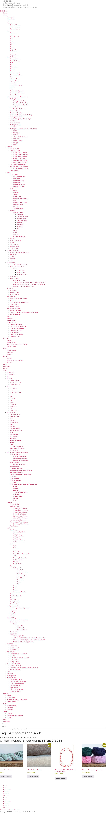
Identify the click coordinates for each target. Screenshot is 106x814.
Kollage (15, 143)
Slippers (9, 23)
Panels (12, 242)
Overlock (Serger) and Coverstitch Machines (24, 312)
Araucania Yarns (15, 59)
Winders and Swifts (16, 113)
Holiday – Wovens (18, 186)
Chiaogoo (16, 133)
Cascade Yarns (14, 61)
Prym (14, 145)
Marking (12, 256)
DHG (11, 63)
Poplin (15, 232)
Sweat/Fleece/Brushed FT (21, 198)
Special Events (11, 346)
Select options (6, 776)
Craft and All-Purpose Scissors (19, 302)
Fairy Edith (20, 222)
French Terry (17, 196)
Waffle (15, 200)
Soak (8, 316)
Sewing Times (11, 342)
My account (10, 17)
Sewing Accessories (13, 250)
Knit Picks (16, 139)
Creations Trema (15, 336)
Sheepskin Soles (22, 274)
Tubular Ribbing (18, 208)
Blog (4, 348)
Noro (11, 89)
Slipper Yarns (14, 278)
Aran (11, 41)
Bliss (18, 228)
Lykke (15, 131)
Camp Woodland (22, 220)
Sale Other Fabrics (19, 184)
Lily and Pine (14, 81)
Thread (12, 260)
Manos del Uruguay (16, 85)
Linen (15, 230)
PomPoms (13, 121)
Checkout (6, 796)
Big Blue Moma (14, 332)
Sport (11, 47)
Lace (11, 53)
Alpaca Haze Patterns (20, 153)
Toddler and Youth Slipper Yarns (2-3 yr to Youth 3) (29, 282)
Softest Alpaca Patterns (20, 161)
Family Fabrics (14, 246)
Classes (9, 340)
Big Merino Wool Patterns (21, 169)
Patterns (9, 147)
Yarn (8, 31)
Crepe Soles (20, 270)
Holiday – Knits (18, 204)
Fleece (12, 238)
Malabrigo (13, 83)
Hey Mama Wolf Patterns (18, 165)
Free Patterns (14, 170)
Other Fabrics (14, 244)
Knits (11, 188)
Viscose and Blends (19, 236)
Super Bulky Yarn (15, 37)
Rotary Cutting (14, 306)
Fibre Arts (10, 288)
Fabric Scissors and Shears (18, 298)
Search (2, 723)
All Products (10, 19)
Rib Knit (15, 206)
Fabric (9, 172)
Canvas (15, 234)
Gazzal (12, 69)
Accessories (13, 276)
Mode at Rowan (15, 151)
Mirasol (12, 87)
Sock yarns (13, 51)
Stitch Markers (14, 111)
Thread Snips (14, 304)
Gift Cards (6, 366)
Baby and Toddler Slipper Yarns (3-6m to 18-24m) (29, 284)
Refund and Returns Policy (15, 360)
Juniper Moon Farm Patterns (19, 167)
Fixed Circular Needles (20, 103)
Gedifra (12, 71)
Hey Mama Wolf (15, 73)
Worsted (12, 43)
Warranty (9, 362)
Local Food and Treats (17, 328)
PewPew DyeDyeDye (16, 91)
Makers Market (11, 322)
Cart (4, 364)
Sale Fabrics (14, 174)
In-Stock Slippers (15, 27)
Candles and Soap (15, 330)
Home (5, 13)
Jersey (15, 194)
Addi (14, 127)
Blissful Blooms (21, 218)
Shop (5, 15)
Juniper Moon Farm (16, 75)
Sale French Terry (18, 180)
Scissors (12, 300)
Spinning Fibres (15, 292)
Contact (9, 358)
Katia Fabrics (14, 248)
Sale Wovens (17, 182)
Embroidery (13, 290)
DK (11, 45)
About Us (6, 356)
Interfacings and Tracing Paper (19, 252)
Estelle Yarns (14, 67)
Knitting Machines (15, 125)
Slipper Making (11, 262)
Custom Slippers (15, 25)
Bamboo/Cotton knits (20, 202)
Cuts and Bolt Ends (19, 176)
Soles (15, 268)
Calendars (10, 352)
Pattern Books (14, 149)
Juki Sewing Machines (13, 308)
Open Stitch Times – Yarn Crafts (17, 344)
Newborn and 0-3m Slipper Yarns (23, 286)
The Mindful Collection (20, 137)
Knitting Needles (15, 99)
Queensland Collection (17, 93)
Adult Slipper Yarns (19, 280)
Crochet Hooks (14, 107)
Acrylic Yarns (14, 55)
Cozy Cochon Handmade (18, 326)
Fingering (13, 49)
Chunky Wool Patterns (20, 163)
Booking (5, 338)
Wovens (12, 210)
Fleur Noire (20, 224)
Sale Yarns (13, 33)
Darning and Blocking (16, 117)
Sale (8, 21)
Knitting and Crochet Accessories (17, 97)
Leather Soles (21, 272)
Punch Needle (14, 294)
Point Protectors (15, 123)
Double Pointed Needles (20, 105)
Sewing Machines (15, 310)
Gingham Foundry (22, 216)
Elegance (19, 226)
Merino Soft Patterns (19, 159)
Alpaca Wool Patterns (20, 157)
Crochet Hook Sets (19, 109)
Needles (12, 258)
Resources (10, 354)
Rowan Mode (14, 95)
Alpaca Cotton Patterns (20, 155)
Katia (11, 77)
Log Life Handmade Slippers (19, 264)
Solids (15, 190)
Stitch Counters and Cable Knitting (21, 115)
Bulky (11, 39)
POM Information (12, 350)
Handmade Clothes (16, 324)
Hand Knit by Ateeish (16, 334)
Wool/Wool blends (15, 240)
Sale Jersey (16, 178)
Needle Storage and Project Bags (20, 119)
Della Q (15, 135)
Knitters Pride (17, 141)
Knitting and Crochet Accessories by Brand (23, 129)
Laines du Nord (14, 79)
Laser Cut (10, 318)
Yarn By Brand (11, 57)
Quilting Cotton (18, 212)
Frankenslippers (15, 29)
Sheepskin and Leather (17, 266)
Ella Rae (12, 65)
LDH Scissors (11, 296)
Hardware (13, 254)
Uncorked (20, 214)
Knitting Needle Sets (19, 101)
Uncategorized (11, 320)
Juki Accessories (15, 314)
